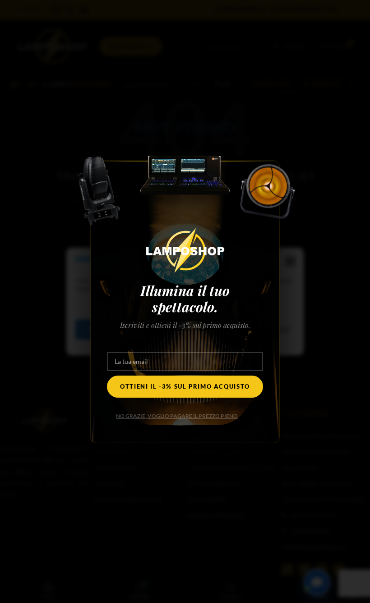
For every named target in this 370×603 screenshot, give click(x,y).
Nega (162, 330)
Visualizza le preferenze (244, 330)
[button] (290, 261)
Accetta (103, 330)
